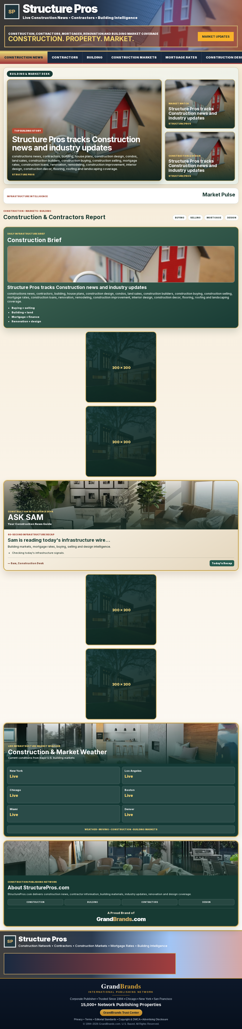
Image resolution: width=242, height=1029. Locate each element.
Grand (121, 986)
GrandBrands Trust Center (121, 1012)
